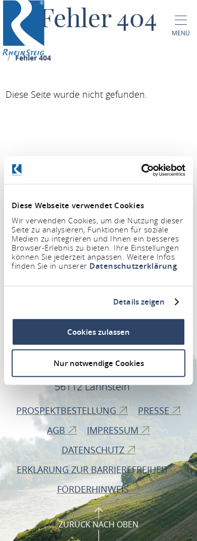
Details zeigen (139, 302)
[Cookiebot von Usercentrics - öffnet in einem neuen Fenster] (141, 169)
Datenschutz (94, 450)
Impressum (114, 430)
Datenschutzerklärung (133, 265)
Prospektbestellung (67, 410)
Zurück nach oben (98, 524)
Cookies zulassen (98, 331)
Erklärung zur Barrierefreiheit (94, 469)
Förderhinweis (94, 489)
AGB (57, 430)
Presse (155, 410)
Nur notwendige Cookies (99, 363)
